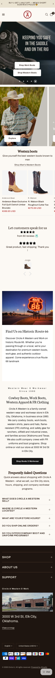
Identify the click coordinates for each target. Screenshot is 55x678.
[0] (51, 14)
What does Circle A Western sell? (21, 500)
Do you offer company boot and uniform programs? (23, 534)
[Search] (46, 14)
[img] (27, 232)
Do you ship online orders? (20, 526)
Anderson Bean (8, 198)
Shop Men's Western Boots (27, 165)
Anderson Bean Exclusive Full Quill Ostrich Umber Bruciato (14, 204)
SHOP (6, 557)
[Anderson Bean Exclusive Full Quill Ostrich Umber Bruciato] (14, 182)
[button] (35, 65)
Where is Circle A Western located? (19, 509)
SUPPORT (9, 577)
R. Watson (32, 198)
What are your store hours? (21, 518)
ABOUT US (9, 567)
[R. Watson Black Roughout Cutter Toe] (40, 182)
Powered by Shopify (39, 667)
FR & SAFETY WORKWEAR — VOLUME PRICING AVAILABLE (29, 4)
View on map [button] (8, 628)
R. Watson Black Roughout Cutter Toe (38, 203)
